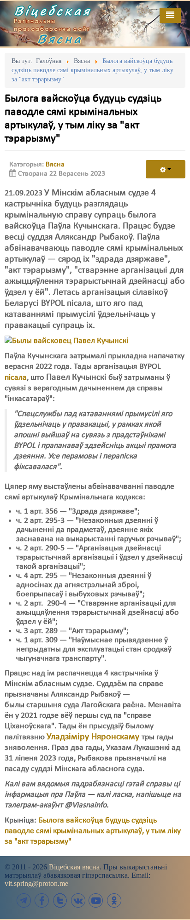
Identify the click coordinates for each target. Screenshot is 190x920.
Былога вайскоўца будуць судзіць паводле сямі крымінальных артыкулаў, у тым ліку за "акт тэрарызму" (93, 831)
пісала (16, 377)
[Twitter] (60, 900)
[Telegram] (24, 900)
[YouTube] (96, 900)
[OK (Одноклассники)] (114, 900)
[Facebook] (42, 900)
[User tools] (165, 169)
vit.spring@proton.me (36, 883)
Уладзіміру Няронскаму (93, 737)
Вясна (60, 39)
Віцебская (52, 10)
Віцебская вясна (74, 867)
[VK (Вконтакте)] (78, 900)
